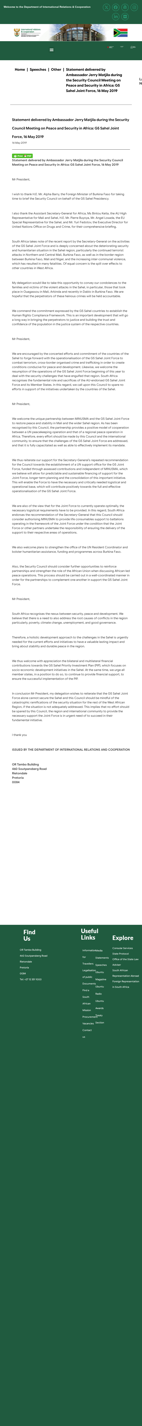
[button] (52, 50)
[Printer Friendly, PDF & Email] (22, 156)
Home (20, 69)
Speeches (38, 69)
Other (56, 69)
